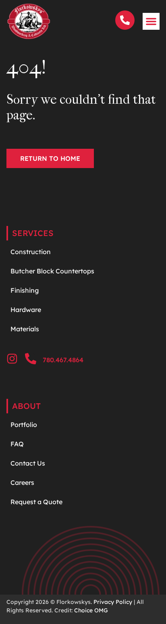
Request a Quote (36, 502)
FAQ (17, 444)
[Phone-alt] (30, 358)
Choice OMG (91, 610)
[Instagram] (12, 358)
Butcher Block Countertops (52, 271)
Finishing (24, 290)
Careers (22, 482)
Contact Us (27, 463)
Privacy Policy (112, 602)
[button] (151, 21)
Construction (30, 252)
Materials (24, 329)
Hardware (26, 310)
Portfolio (23, 425)
